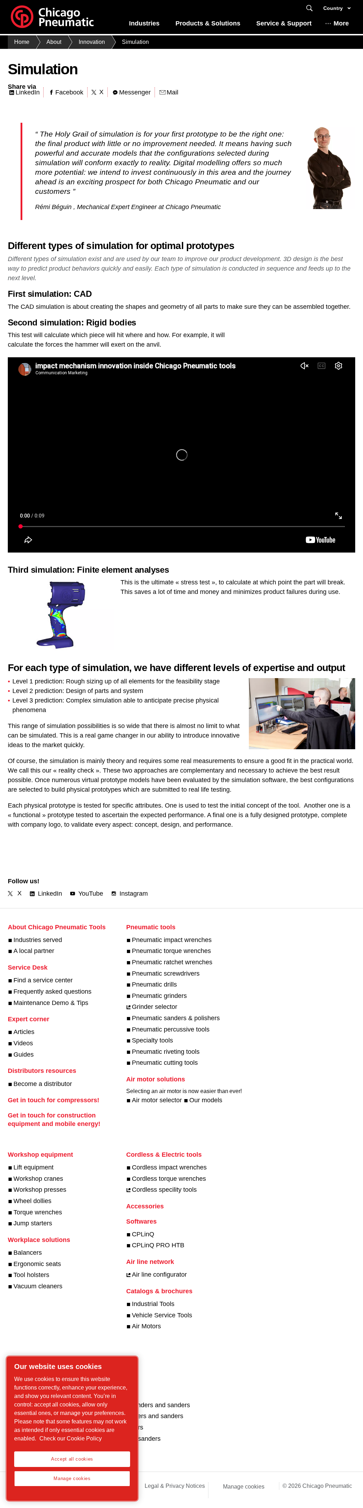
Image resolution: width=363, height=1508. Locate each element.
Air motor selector (157, 1100)
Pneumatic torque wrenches (171, 950)
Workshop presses (39, 1189)
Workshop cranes (38, 1178)
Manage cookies (243, 1487)
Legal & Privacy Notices (175, 1486)
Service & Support (284, 23)
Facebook (69, 92)
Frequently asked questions (52, 991)
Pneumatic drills (154, 984)
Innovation (92, 42)
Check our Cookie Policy (70, 1438)
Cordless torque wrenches (169, 1178)
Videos (23, 1043)
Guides (23, 1054)
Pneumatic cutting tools (165, 1062)
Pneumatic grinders (159, 995)
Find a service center (43, 980)
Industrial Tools (153, 1303)
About (53, 42)
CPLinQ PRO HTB (158, 1245)
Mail (172, 92)
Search (309, 8)
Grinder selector (154, 1006)
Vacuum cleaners (37, 1286)
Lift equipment (33, 1167)
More (341, 23)
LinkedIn (28, 92)
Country (333, 8)
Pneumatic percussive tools (171, 1029)
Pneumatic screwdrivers (166, 973)
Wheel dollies (32, 1200)
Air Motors (146, 1326)
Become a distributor (42, 1083)
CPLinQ (143, 1234)
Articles (23, 1031)
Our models (205, 1100)
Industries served (37, 939)
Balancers (27, 1252)
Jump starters (32, 1223)
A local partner (33, 950)
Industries (144, 23)
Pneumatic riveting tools (166, 1051)
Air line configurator (159, 1274)
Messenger (135, 92)
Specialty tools (152, 1040)
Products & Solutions (207, 23)
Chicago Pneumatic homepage (52, 17)
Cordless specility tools (164, 1189)
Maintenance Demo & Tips (50, 1002)
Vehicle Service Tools (162, 1315)
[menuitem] (144, 25)
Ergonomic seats (37, 1263)
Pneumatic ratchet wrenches (172, 962)
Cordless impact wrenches (169, 1167)
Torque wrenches (37, 1212)
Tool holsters (31, 1274)
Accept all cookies (72, 1459)
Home (21, 42)
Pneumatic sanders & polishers (176, 1018)
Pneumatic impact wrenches (172, 939)
